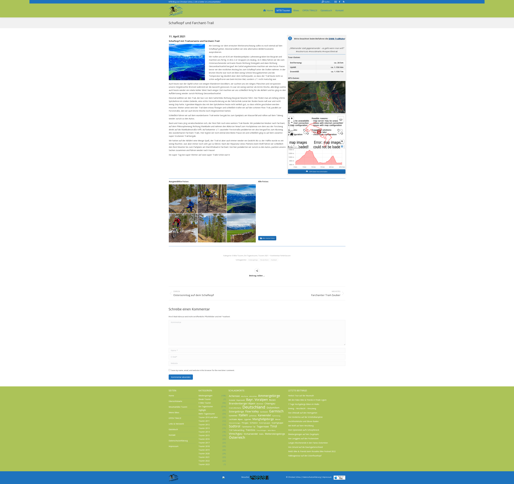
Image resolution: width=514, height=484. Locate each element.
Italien (243, 415)
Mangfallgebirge (263, 419)
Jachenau (253, 416)
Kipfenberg (276, 416)
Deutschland (264, 260)
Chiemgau (270, 403)
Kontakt (172, 435)
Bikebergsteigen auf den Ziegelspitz (303, 434)
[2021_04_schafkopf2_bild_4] (183, 228)
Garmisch (274, 260)
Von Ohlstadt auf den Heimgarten (302, 412)
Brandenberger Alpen (242, 403)
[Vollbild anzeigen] (292, 128)
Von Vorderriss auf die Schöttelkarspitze (305, 417)
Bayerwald (241, 400)
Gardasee (264, 412)
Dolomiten (273, 407)
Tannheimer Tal (248, 426)
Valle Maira (271, 430)
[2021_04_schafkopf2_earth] (316, 97)
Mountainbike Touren (178, 407)
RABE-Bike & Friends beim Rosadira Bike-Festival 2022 (312, 451)
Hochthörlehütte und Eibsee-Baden (303, 421)
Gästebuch (173, 429)
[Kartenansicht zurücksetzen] (292, 134)
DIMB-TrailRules (337, 38)
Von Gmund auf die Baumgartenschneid (305, 447)
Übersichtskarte (175, 401)
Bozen (272, 399)
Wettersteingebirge (275, 433)
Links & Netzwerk (176, 423)
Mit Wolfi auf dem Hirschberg (300, 425)
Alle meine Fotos (268, 238)
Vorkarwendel (251, 433)
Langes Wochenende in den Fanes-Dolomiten (308, 442)
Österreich (237, 437)
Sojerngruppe (277, 423)
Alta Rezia (244, 396)
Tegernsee (263, 426)
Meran (277, 419)
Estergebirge (236, 411)
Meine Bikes (174, 412)
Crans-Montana (235, 408)
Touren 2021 (263, 255)
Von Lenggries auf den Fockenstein (303, 438)
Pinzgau (245, 423)
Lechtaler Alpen (236, 419)
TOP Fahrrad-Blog (236, 430)
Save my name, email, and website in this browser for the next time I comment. (203, 370)
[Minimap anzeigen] (342, 141)
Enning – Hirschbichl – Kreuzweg (302, 408)
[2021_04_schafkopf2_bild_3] (241, 198)
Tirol (273, 426)
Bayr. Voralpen (257, 399)
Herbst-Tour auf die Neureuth (301, 395)
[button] (292, 118)
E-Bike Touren (237, 255)
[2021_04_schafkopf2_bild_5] (212, 228)
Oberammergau (234, 423)
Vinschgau (235, 433)
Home (171, 395)
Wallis (261, 434)
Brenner (260, 404)
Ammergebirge (253, 260)
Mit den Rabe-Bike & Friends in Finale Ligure (307, 400)
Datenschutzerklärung (178, 440)
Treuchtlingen (261, 430)
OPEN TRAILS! (175, 418)
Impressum (173, 446)
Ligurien (247, 419)
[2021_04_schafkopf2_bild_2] (212, 198)
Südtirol (234, 426)
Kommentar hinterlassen (280, 255)
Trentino (250, 429)
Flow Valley (252, 411)
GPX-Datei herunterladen (318, 172)
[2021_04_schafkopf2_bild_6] (241, 228)
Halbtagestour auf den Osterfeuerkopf (304, 455)
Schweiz (254, 422)
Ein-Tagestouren (251, 255)
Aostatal (232, 400)
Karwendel (264, 415)
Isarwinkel (233, 415)
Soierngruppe (264, 423)
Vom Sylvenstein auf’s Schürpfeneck (303, 430)
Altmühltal (253, 396)
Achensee (234, 395)
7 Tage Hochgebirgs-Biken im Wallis (303, 404)
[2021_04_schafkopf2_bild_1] (183, 198)
